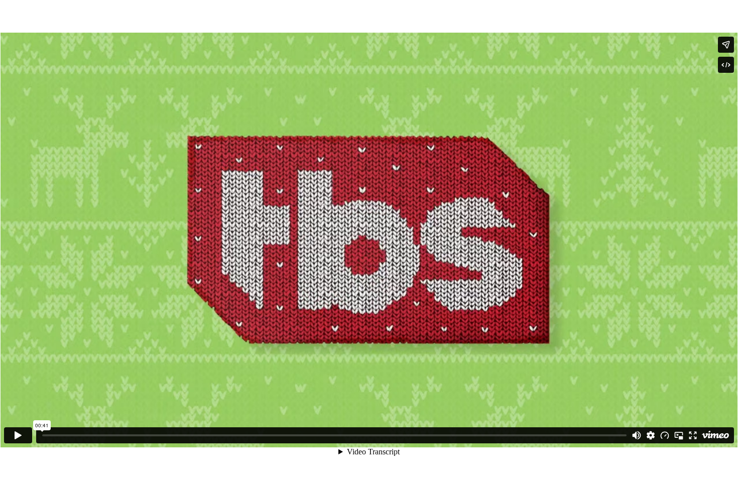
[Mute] (637, 435)
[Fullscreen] (693, 435)
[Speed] (665, 435)
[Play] (18, 435)
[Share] (726, 45)
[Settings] (651, 435)
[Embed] (726, 65)
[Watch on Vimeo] (715, 435)
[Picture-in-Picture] (679, 435)
